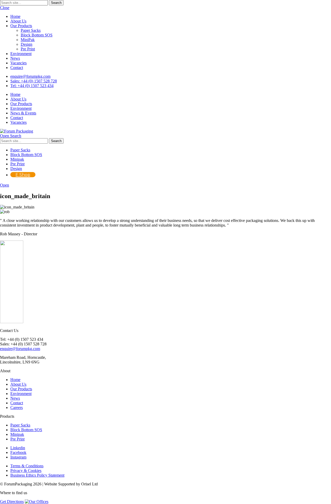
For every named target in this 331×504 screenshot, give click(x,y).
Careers (16, 407)
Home (15, 16)
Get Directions (12, 501)
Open (4, 185)
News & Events (23, 113)
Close (4, 7)
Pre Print (28, 49)
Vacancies (18, 63)
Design (26, 44)
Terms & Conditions (26, 466)
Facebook (18, 452)
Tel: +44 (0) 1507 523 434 (32, 85)
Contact (16, 67)
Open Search (10, 136)
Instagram (18, 457)
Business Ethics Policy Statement (37, 475)
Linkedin (17, 448)
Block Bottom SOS (36, 35)
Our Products (21, 26)
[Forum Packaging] (16, 131)
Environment (21, 53)
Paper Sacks (31, 30)
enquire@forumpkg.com (30, 76)
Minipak (17, 159)
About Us (18, 21)
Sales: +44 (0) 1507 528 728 (33, 81)
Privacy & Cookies (25, 470)
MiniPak (28, 39)
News (15, 58)
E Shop (23, 174)
